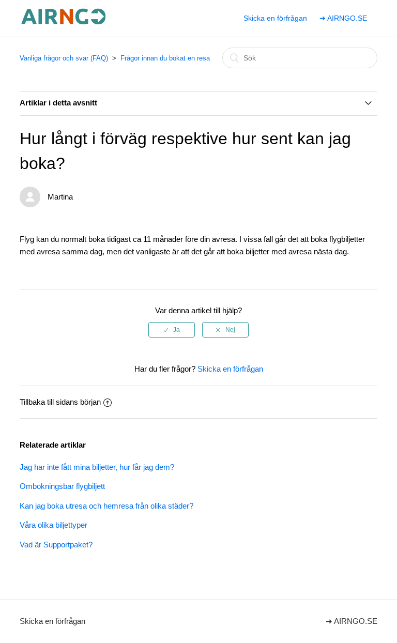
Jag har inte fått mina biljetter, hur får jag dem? (97, 467)
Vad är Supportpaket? (56, 544)
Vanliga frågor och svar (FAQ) (64, 58)
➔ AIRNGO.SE (343, 18)
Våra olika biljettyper (53, 524)
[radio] (171, 330)
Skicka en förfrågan (275, 18)
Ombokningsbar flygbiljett (62, 486)
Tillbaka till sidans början (60, 401)
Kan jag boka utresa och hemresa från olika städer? (106, 505)
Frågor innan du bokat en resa (165, 58)
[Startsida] (64, 23)
